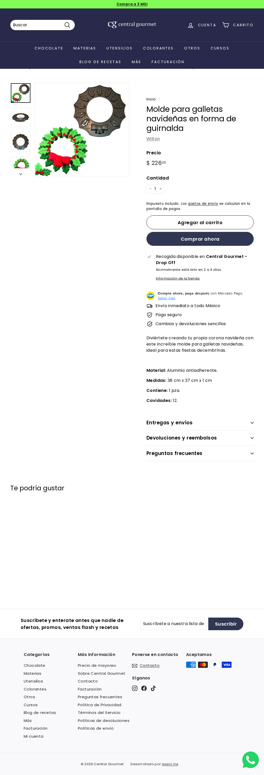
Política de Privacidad (99, 704)
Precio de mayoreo (97, 665)
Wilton (153, 139)
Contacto (88, 681)
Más (136, 61)
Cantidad (157, 178)
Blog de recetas (100, 61)
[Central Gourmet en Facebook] (144, 688)
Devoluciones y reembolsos (181, 437)
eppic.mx (170, 764)
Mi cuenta (34, 736)
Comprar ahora (200, 239)
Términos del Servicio (99, 712)
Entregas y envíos (169, 422)
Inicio (151, 99)
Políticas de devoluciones (103, 720)
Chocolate (49, 48)
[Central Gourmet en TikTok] (153, 688)
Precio (153, 153)
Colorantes (158, 48)
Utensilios (119, 48)
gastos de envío (203, 203)
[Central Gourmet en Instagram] (134, 688)
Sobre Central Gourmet (101, 673)
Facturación (168, 61)
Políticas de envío (96, 728)
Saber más (166, 298)
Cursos (220, 48)
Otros (192, 48)
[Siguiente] (20, 172)
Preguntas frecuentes (174, 453)
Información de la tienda (178, 278)
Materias (84, 48)
